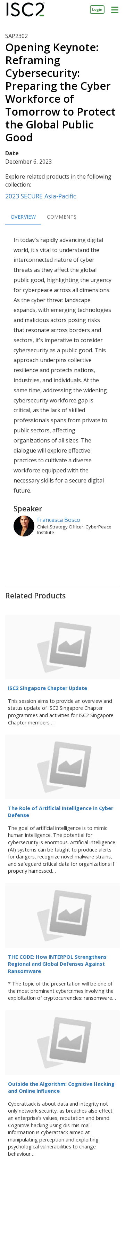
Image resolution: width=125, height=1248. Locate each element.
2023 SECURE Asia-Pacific (40, 196)
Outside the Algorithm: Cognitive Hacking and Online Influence (61, 1087)
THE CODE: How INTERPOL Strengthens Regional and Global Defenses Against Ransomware (57, 963)
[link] (97, 9)
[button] (115, 9)
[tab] (23, 217)
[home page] (25, 9)
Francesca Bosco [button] (58, 520)
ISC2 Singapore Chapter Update (47, 688)
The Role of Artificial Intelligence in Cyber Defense (60, 812)
